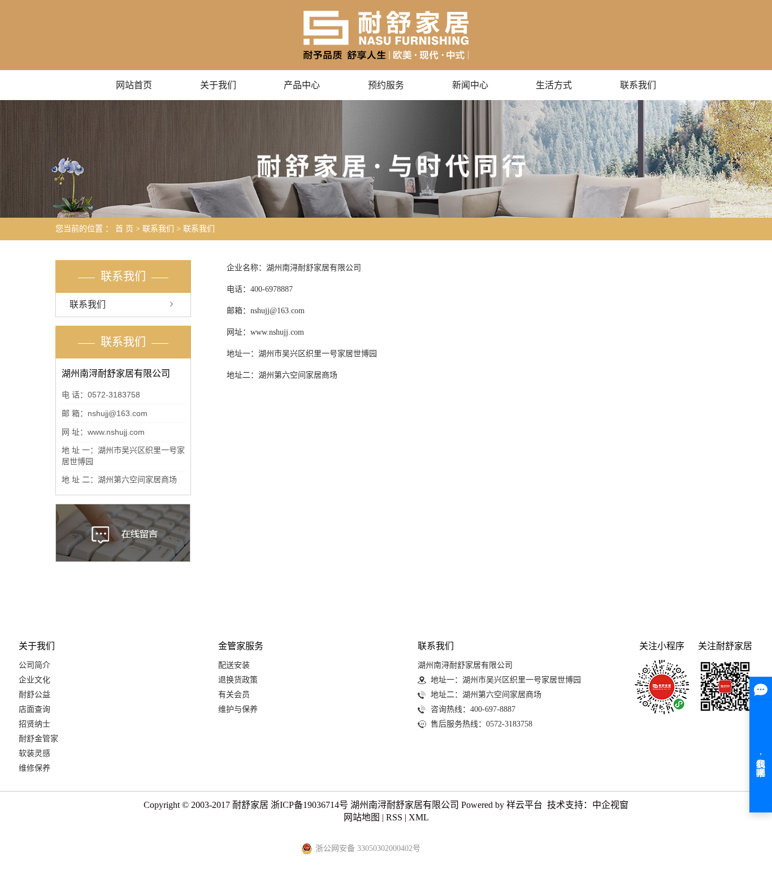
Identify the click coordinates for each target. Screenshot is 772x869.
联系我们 (638, 85)
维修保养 (34, 768)
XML (419, 817)
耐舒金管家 (38, 738)
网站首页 (134, 85)
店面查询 (34, 709)
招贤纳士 (34, 724)
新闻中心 (470, 85)
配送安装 (234, 665)
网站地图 (362, 817)
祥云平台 (524, 805)
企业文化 (34, 680)
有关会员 (234, 694)
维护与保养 (238, 709)
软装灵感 (34, 753)
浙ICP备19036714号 (309, 805)
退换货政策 (238, 680)
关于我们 (218, 85)
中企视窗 (610, 805)
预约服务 (386, 85)
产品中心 (302, 85)
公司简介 (34, 665)
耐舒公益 (34, 694)
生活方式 (554, 85)
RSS (394, 817)
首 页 (124, 228)
